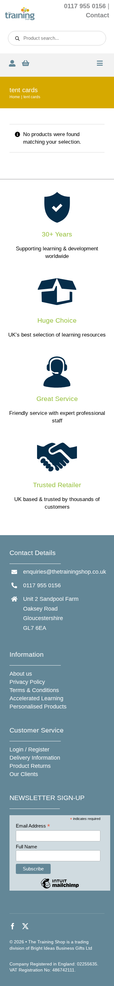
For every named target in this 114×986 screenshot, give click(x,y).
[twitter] (25, 926)
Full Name (26, 846)
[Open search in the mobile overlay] (57, 38)
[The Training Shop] (20, 10)
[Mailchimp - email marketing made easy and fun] (60, 888)
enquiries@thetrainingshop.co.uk (64, 572)
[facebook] (13, 926)
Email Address (33, 826)
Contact (97, 15)
